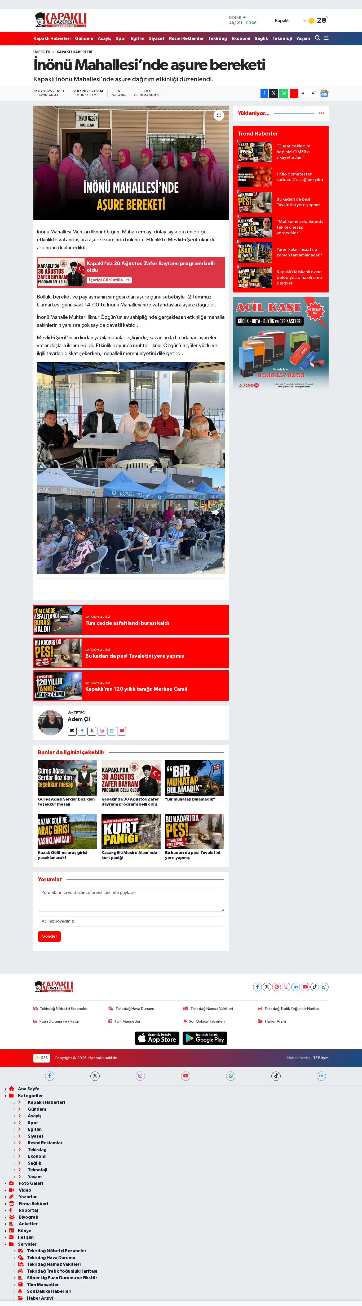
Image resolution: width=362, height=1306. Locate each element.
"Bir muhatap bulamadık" (190, 799)
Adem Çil (79, 719)
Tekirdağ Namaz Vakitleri (212, 1009)
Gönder (49, 936)
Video (24, 1190)
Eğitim (137, 38)
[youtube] (185, 1076)
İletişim (26, 1237)
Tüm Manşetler (127, 1021)
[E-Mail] (72, 731)
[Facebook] (82, 731)
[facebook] (49, 1076)
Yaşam (303, 38)
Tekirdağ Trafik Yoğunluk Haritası (292, 1009)
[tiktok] (276, 1076)
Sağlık (261, 38)
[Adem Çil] (50, 722)
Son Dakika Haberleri (207, 1021)
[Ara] (318, 38)
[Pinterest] (276, 987)
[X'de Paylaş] (273, 93)
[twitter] (95, 1076)
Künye (24, 1230)
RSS (44, 1058)
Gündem (84, 38)
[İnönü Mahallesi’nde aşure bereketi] (131, 163)
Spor (121, 38)
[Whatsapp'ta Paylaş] (283, 93)
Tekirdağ (217, 38)
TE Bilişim (321, 1058)
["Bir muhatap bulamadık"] (194, 778)
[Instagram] (102, 731)
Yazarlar (27, 1197)
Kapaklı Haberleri (51, 38)
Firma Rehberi (33, 1203)
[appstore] (158, 1038)
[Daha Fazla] (294, 93)
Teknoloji (282, 38)
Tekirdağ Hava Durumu (135, 1009)
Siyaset (157, 38)
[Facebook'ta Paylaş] (264, 93)
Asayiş (104, 38)
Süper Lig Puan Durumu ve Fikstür (62, 1278)
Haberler (41, 52)
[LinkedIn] (295, 987)
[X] (267, 987)
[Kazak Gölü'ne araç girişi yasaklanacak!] (67, 831)
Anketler (28, 1224)
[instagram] (140, 1076)
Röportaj (28, 1210)
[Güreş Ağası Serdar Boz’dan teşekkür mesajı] (67, 778)
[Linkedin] (111, 731)
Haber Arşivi (275, 1021)
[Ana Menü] (325, 38)
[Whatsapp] (324, 987)
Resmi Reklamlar (186, 38)
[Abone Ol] (324, 93)
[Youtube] (121, 731)
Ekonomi (241, 38)
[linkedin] (321, 1076)
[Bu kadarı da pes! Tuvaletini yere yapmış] (194, 831)
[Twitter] (91, 731)
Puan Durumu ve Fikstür (59, 1021)
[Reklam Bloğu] (281, 344)
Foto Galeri (30, 1183)
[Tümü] (321, 113)
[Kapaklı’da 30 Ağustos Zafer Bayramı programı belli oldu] (131, 778)
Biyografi (28, 1217)
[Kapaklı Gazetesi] (60, 20)
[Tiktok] (314, 987)
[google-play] (205, 1038)
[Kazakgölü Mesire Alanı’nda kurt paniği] (131, 831)
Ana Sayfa (28, 1089)
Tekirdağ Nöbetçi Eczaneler (64, 1009)
